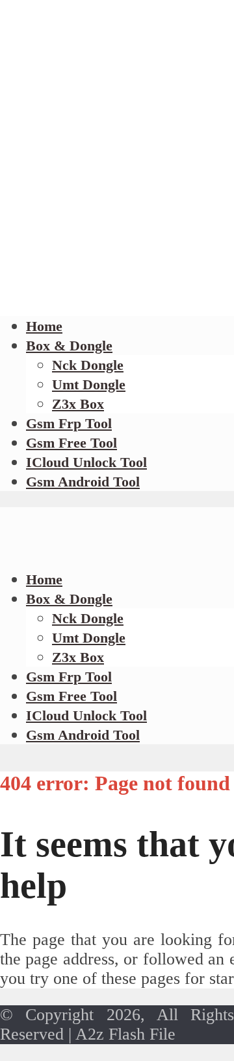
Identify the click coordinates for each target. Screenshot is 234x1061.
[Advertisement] (117, 178)
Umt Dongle (88, 384)
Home (44, 326)
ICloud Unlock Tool (86, 462)
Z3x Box (78, 404)
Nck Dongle (88, 365)
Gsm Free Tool (71, 443)
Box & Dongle (69, 345)
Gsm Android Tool (83, 481)
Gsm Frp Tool (69, 423)
